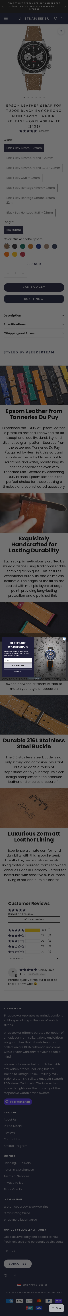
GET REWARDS (18, 666)
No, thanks (18, 671)
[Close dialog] (64, 639)
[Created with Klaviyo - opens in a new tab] (34, 678)
